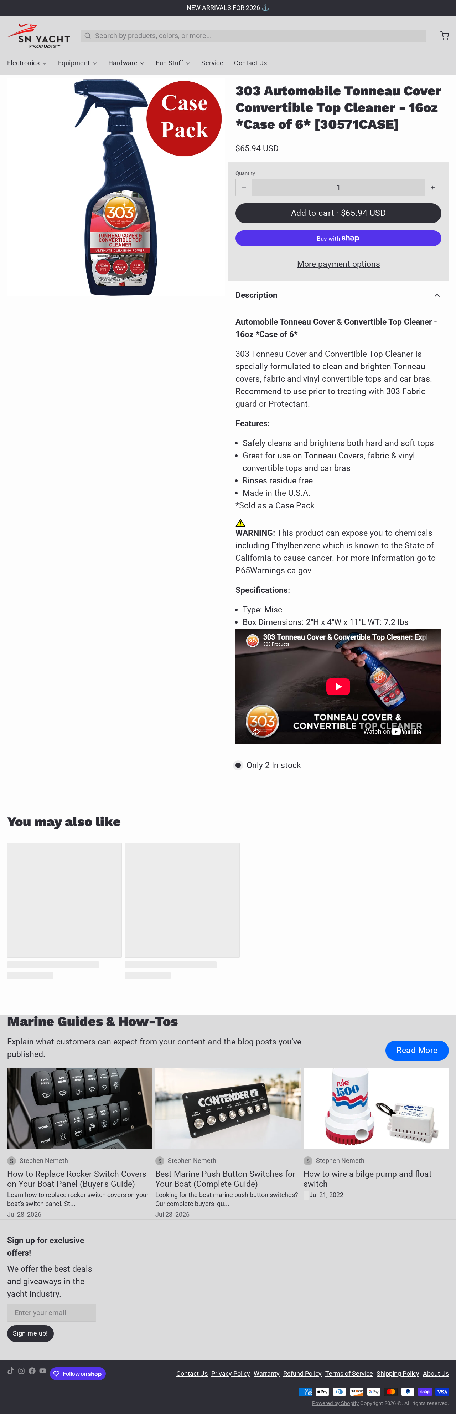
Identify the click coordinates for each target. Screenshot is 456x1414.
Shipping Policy (398, 1373)
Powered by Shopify (335, 1403)
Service (212, 63)
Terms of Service (349, 1373)
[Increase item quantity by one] (433, 187)
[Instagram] (21, 1373)
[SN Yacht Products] (38, 35)
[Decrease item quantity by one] (244, 187)
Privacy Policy (230, 1373)
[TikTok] (10, 1373)
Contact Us (250, 63)
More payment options (338, 264)
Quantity (245, 173)
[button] (338, 213)
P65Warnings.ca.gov (273, 570)
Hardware (123, 63)
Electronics (23, 63)
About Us (436, 1373)
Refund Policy (302, 1373)
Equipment (74, 63)
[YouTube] (42, 1373)
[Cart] (441, 35)
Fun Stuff (169, 63)
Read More (417, 1050)
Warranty (267, 1373)
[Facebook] (32, 1373)
